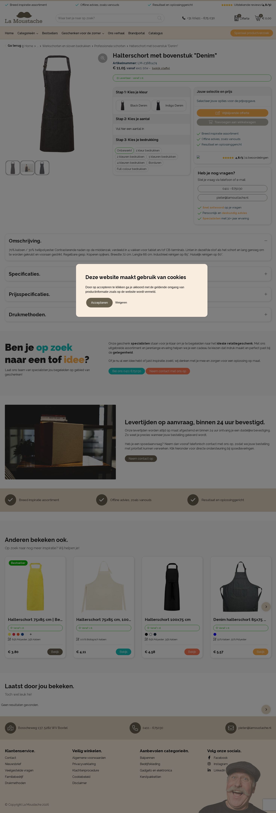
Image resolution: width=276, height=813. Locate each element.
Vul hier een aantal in (130, 129)
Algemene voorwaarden (89, 758)
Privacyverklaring (84, 764)
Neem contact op (141, 458)
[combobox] (105, 18)
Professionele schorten (109, 46)
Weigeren (121, 302)
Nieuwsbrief (13, 764)
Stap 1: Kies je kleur (132, 92)
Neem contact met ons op (167, 371)
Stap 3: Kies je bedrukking (137, 140)
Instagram (220, 764)
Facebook (220, 758)
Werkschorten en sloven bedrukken (66, 46)
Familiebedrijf (14, 777)
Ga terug (14, 45)
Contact (10, 758)
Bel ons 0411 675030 (126, 371)
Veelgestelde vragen (19, 770)
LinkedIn (219, 770)
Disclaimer (79, 783)
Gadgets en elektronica (156, 770)
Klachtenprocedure (85, 770)
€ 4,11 (81, 652)
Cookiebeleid (81, 777)
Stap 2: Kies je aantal (133, 119)
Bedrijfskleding (150, 764)
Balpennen (147, 758)
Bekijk (55, 652)
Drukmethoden (15, 783)
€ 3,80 (13, 652)
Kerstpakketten (150, 777)
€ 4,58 (150, 652)
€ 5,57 (218, 652)
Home (29, 46)
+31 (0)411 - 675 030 (201, 18)
